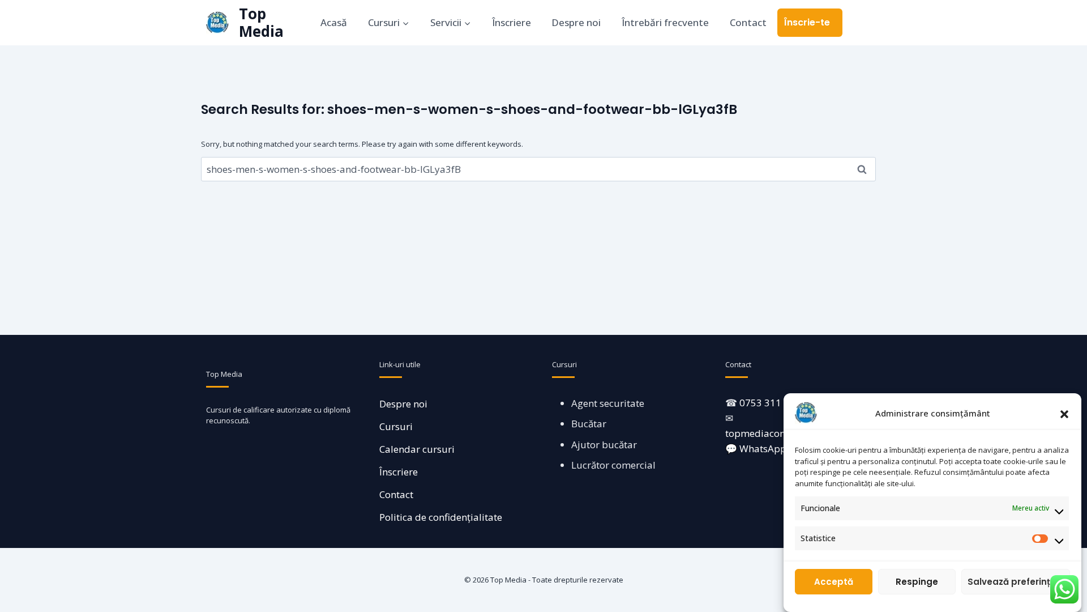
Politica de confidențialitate (440, 517)
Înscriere (511, 22)
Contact (748, 22)
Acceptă (833, 582)
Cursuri (396, 426)
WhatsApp (762, 448)
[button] (1064, 413)
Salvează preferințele (1016, 582)
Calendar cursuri (417, 449)
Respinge (917, 582)
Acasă (333, 22)
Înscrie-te (807, 22)
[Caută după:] (538, 169)
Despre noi (576, 22)
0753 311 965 (770, 402)
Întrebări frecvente (665, 22)
